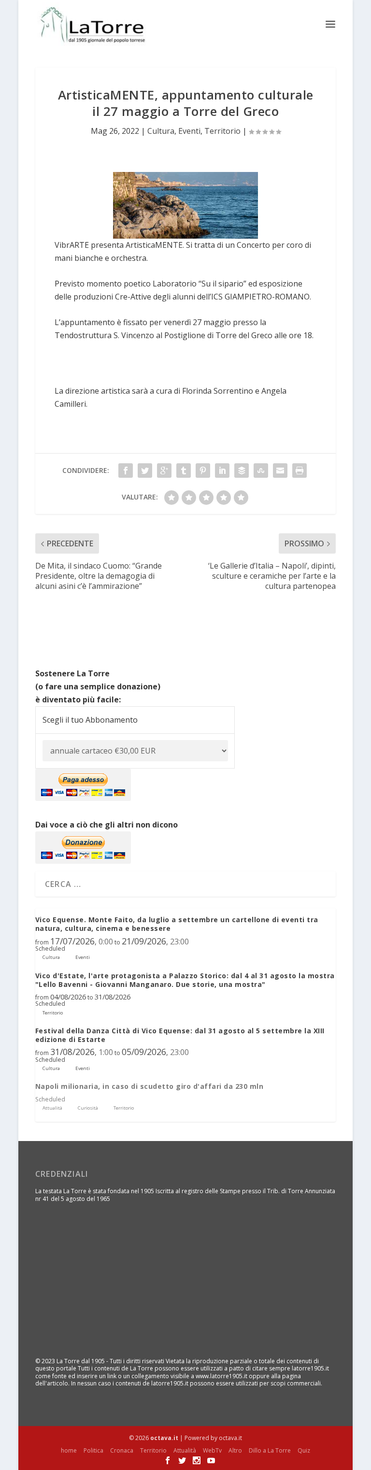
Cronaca (121, 1450)
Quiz (304, 1450)
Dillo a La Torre (270, 1450)
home (69, 1450)
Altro (235, 1450)
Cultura (160, 131)
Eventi (189, 131)
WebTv (212, 1450)
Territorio (222, 131)
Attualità (184, 1450)
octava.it (164, 1438)
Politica (93, 1450)
